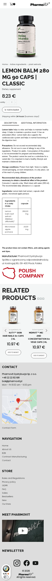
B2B (4, 453)
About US (6, 449)
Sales (5, 492)
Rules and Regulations (13, 478)
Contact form (9, 427)
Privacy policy (9, 481)
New (4, 500)
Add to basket (13, 110)
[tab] (10, 123)
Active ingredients (18, 64)
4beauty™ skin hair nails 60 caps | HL (13, 336)
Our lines (6, 503)
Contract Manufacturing (14, 456)
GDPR (5, 485)
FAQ (4, 489)
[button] (5, 330)
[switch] (6, 577)
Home (5, 64)
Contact (6, 460)
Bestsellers (7, 496)
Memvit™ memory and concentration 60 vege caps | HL (39, 337)
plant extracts (35, 64)
